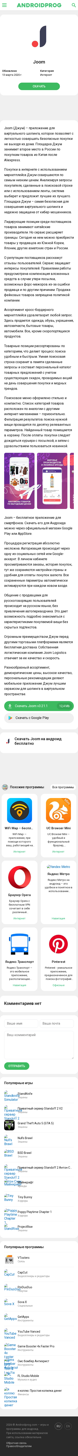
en (68, 1426)
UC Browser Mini (58, 828)
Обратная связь (16, 1443)
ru (58, 1426)
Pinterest (58, 962)
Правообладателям (19, 1446)
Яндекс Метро (58, 874)
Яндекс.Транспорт (19, 962)
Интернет (46, 74)
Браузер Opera (19, 895)
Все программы (63, 787)
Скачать (39, 86)
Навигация (58, 918)
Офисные (58, 985)
